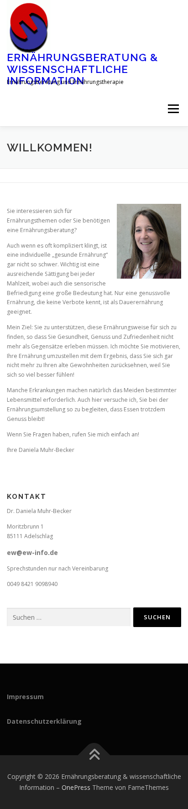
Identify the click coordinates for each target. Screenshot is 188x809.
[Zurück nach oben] (94, 755)
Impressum (25, 696)
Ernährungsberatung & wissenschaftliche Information (82, 69)
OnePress (76, 787)
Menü (172, 109)
